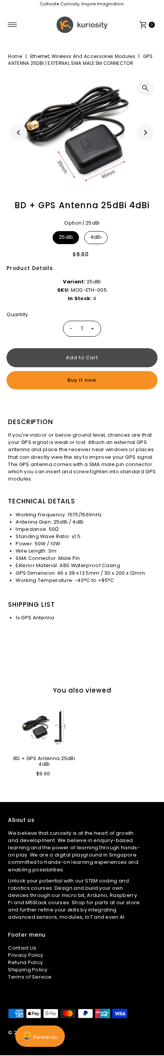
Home (15, 56)
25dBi (66, 237)
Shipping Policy (27, 969)
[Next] (145, 132)
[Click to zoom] (145, 88)
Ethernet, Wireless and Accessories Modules (82, 56)
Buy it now (82, 380)
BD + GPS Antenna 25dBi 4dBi (44, 761)
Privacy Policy (25, 955)
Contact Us (22, 948)
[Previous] (18, 132)
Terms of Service (29, 977)
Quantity (17, 314)
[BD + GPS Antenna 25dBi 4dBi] (44, 728)
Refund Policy (25, 962)
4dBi (95, 237)
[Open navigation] (12, 24)
